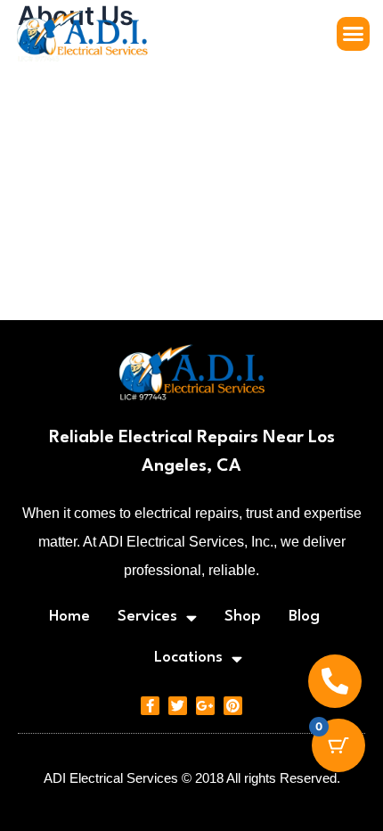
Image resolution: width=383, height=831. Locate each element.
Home (69, 616)
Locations (188, 657)
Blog (304, 616)
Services (147, 616)
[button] (354, 34)
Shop (242, 616)
